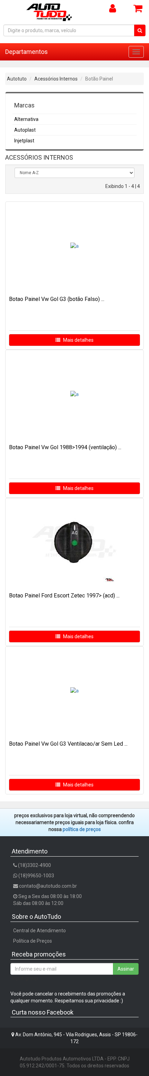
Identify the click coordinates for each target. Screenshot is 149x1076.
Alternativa (26, 119)
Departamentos (26, 51)
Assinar (125, 969)
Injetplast (24, 140)
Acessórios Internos (56, 79)
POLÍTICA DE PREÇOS (82, 829)
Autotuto (17, 79)
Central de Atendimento (39, 930)
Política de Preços (32, 941)
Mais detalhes (78, 340)
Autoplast (25, 130)
